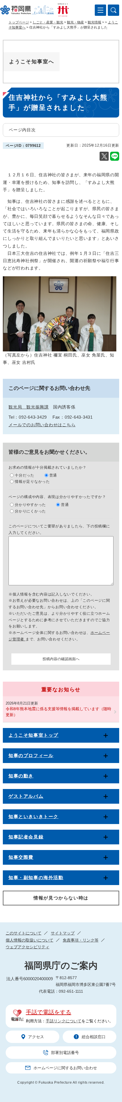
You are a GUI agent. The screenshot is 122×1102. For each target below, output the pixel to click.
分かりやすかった (30, 505)
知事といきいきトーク (33, 816)
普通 (53, 475)
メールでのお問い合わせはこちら (42, 424)
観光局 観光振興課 (29, 407)
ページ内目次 (22, 129)
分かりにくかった (30, 511)
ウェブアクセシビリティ (27, 947)
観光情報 (94, 22)
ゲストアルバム (26, 796)
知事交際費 (21, 857)
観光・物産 (75, 22)
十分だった (24, 475)
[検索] (113, 10)
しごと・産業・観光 (48, 22)
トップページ (19, 22)
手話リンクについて (63, 1021)
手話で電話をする (48, 1012)
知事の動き (21, 775)
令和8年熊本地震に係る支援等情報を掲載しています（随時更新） (58, 712)
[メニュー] (100, 10)
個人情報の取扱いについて (29, 940)
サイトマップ (63, 933)
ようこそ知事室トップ (33, 735)
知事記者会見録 (26, 836)
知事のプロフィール (31, 755)
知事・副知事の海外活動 (36, 877)
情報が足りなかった (32, 481)
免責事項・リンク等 (80, 940)
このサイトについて (23, 933)
